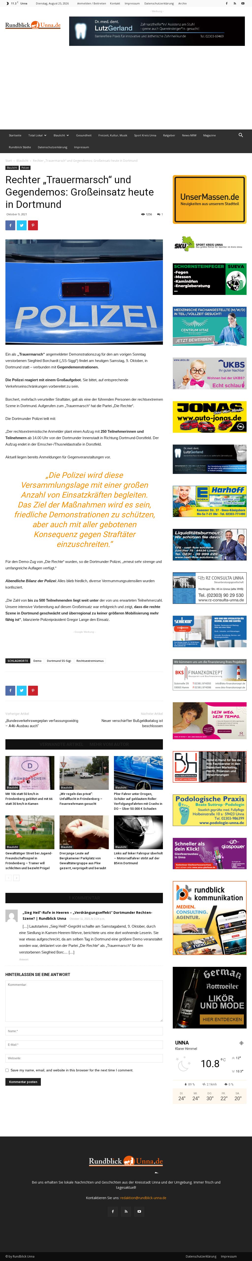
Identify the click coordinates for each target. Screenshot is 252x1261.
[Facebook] (226, 3)
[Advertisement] (126, 92)
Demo (37, 661)
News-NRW (189, 135)
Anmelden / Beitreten (91, 3)
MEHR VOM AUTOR (109, 744)
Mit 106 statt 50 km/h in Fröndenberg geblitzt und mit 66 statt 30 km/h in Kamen (28, 799)
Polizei (25, 167)
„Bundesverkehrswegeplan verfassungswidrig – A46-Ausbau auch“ (41, 723)
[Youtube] (243, 3)
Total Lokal (35, 135)
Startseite (15, 135)
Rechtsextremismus (90, 661)
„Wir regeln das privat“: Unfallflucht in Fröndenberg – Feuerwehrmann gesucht (81, 799)
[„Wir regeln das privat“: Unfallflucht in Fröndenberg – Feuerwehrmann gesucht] (84, 773)
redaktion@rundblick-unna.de (143, 1197)
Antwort (23, 959)
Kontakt (115, 3)
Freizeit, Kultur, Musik (112, 135)
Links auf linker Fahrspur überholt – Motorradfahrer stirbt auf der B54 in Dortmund (138, 858)
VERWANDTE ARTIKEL (62, 744)
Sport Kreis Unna (145, 135)
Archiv (182, 3)
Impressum (132, 3)
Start (8, 161)
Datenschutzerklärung (159, 3)
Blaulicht (59, 135)
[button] (241, 135)
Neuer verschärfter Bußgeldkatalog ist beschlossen (132, 723)
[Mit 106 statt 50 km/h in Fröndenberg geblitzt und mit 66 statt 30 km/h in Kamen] (29, 773)
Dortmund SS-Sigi (59, 661)
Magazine (209, 135)
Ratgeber (169, 135)
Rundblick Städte (20, 147)
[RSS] (234, 3)
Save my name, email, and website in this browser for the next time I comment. (72, 1070)
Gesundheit (84, 135)
